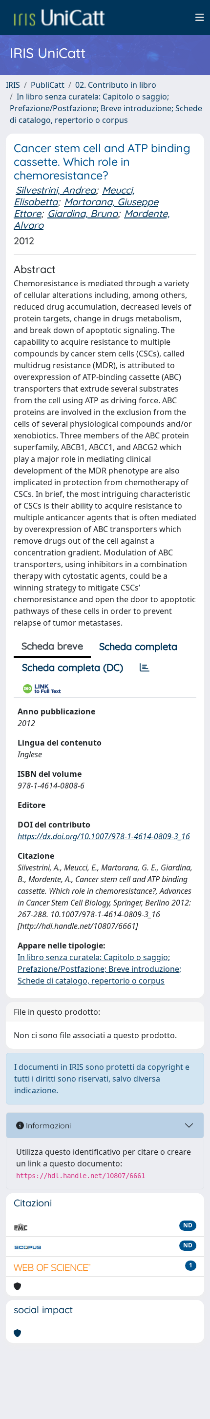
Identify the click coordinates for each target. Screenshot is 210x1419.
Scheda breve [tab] (52, 646)
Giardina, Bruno (82, 213)
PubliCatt (47, 84)
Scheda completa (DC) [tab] (72, 667)
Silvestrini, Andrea (56, 190)
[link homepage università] (59, 17)
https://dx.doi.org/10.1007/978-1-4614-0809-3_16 (104, 836)
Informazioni (47, 1125)
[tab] (144, 667)
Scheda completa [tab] (138, 646)
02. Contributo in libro (115, 84)
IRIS (13, 84)
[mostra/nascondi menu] (199, 17)
